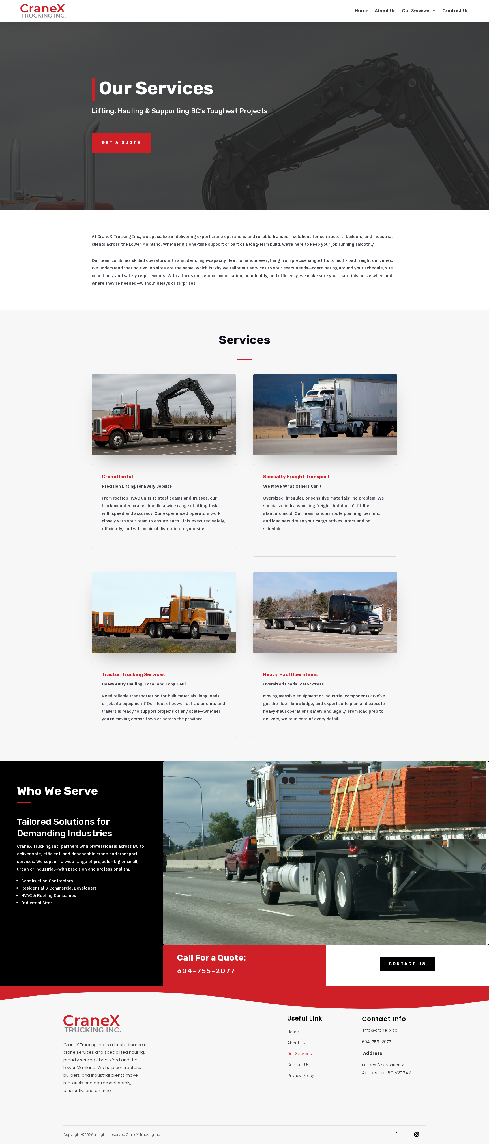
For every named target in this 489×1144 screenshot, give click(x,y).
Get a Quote (121, 142)
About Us (385, 10)
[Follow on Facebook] (396, 1134)
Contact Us (455, 10)
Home (361, 10)
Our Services (416, 10)
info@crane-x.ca (380, 1030)
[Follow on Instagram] (416, 1134)
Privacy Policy (300, 1075)
